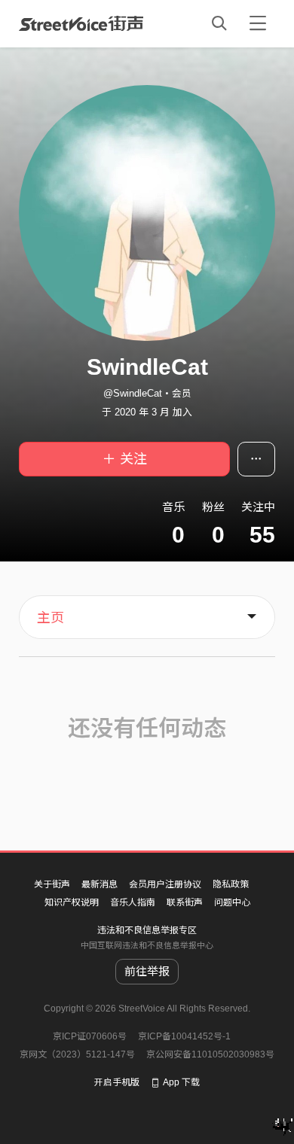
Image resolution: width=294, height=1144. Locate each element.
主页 (50, 617)
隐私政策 (231, 884)
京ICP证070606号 (90, 1036)
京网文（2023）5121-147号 (77, 1054)
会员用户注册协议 (165, 884)
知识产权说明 (71, 902)
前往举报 (147, 971)
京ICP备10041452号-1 (184, 1036)
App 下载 (181, 1082)
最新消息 (99, 884)
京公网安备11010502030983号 (210, 1054)
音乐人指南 (132, 902)
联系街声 (185, 902)
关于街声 (52, 884)
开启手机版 (116, 1082)
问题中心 (232, 902)
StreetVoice (81, 23)
